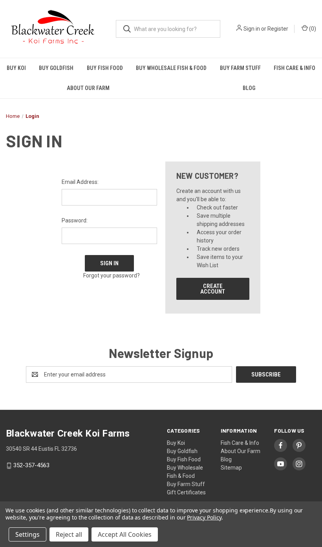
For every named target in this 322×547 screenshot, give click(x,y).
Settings (27, 534)
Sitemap (231, 467)
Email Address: (80, 182)
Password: (75, 220)
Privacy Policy (204, 517)
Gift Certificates (186, 492)
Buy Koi (16, 68)
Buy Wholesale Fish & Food (171, 68)
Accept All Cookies (125, 534)
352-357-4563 (31, 465)
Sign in (251, 29)
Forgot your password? (111, 275)
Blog (226, 459)
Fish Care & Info (240, 443)
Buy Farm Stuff (240, 68)
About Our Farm (88, 88)
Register (277, 29)
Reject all (69, 534)
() (312, 29)
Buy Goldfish (56, 68)
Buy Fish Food (105, 68)
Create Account (212, 289)
